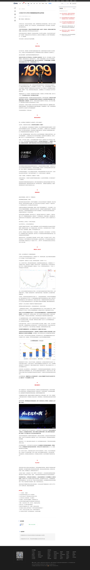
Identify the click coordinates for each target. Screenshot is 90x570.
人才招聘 (33, 553)
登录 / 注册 (74, 3)
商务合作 (39, 551)
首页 (19, 8)
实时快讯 (61, 8)
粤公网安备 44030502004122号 (53, 565)
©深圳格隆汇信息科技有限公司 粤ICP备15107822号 (40, 565)
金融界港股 (74, 551)
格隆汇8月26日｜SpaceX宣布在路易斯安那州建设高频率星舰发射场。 (68, 35)
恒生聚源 (49, 555)
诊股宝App (62, 0)
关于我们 (33, 551)
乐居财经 (61, 557)
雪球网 (74, 553)
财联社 (61, 555)
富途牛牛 (49, 553)
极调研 (71, 0)
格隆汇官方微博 (40, 555)
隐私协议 (39, 554)
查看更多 (74, 8)
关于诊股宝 (33, 557)
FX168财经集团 (62, 554)
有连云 (74, 555)
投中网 (67, 554)
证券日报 (55, 555)
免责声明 (33, 554)
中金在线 (55, 554)
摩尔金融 (74, 554)
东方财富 (67, 553)
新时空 (67, 558)
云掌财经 (67, 555)
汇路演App (67, 0)
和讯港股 (67, 551)
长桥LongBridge (56, 553)
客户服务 (33, 555)
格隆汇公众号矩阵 (52, 0)
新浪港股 (55, 551)
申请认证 (47, 0)
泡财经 (49, 557)
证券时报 (49, 551)
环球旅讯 (55, 558)
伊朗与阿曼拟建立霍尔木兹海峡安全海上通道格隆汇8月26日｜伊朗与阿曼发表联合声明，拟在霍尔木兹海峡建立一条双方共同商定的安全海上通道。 (68, 18)
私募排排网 (49, 558)
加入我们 (75, 0)
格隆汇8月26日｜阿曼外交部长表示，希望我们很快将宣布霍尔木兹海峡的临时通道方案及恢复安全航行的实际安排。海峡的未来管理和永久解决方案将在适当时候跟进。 (68, 26)
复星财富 (67, 557)
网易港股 (61, 551)
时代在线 (55, 557)
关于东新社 (33, 558)
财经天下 (61, 558)
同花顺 (61, 553)
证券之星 (49, 554)
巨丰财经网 (74, 557)
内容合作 (39, 553)
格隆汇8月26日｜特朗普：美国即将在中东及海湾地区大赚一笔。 (68, 31)
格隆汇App (58, 0)
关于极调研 (39, 557)
